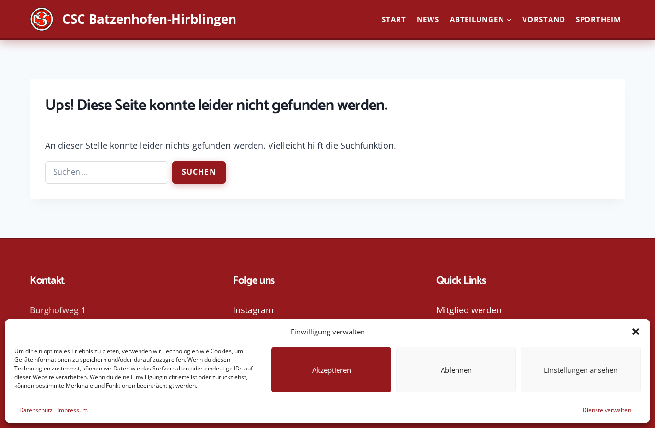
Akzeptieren (331, 370)
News (428, 19)
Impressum (73, 410)
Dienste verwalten (607, 410)
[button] (636, 331)
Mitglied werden (469, 310)
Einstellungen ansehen (581, 370)
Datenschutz (36, 410)
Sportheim (598, 19)
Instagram (253, 310)
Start (394, 19)
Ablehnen (456, 370)
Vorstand (543, 19)
